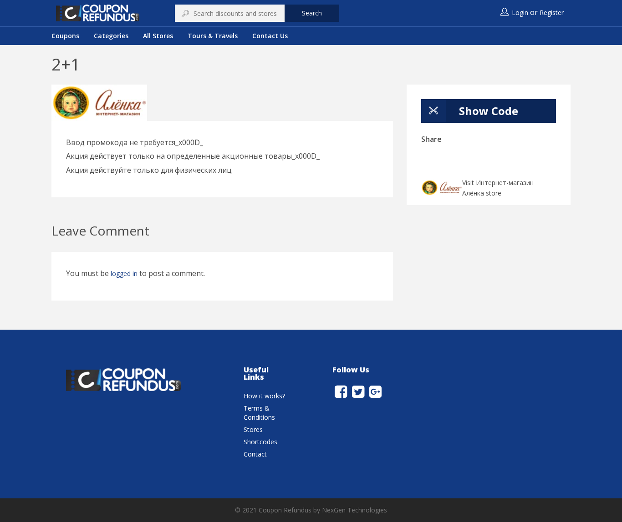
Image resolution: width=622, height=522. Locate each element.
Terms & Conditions (259, 413)
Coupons (65, 35)
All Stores (158, 35)
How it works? (264, 396)
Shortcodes (260, 441)
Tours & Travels (213, 35)
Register (552, 12)
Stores (253, 429)
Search (312, 13)
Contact (255, 454)
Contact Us (270, 35)
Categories (111, 35)
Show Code (488, 110)
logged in (124, 273)
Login (520, 12)
